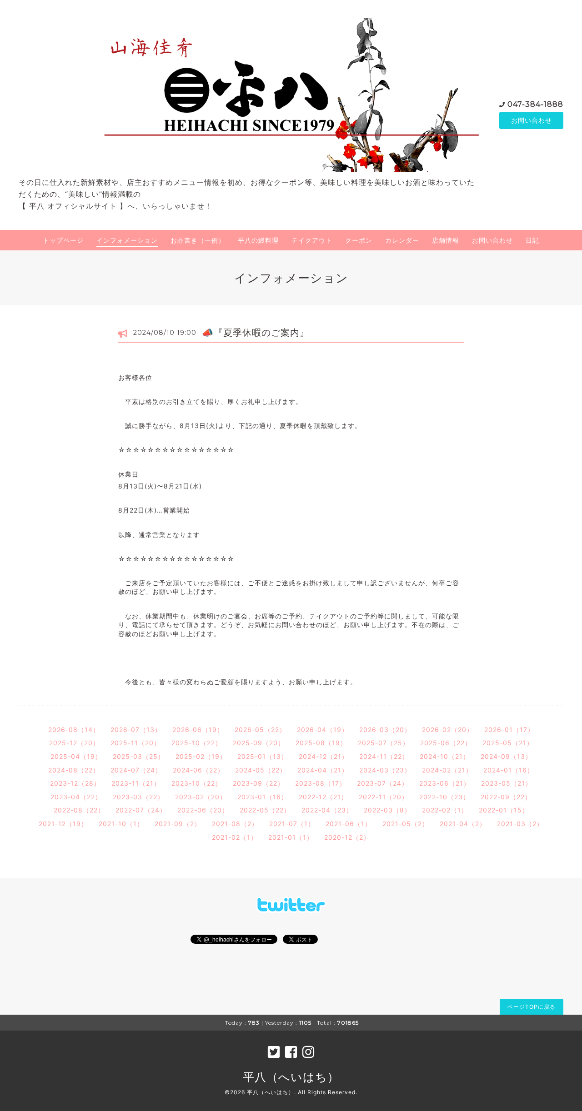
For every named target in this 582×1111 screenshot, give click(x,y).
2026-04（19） (322, 729)
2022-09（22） (506, 797)
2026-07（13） (135, 729)
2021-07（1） (292, 823)
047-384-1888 (535, 104)
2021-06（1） (348, 823)
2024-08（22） (74, 770)
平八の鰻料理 (258, 240)
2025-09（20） (259, 743)
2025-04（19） (76, 756)
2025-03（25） (139, 756)
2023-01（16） (262, 797)
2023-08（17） (320, 783)
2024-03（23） (385, 770)
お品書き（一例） (198, 240)
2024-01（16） (508, 770)
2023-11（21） (136, 783)
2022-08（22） (79, 810)
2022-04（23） (327, 810)
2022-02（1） (445, 810)
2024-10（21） (445, 756)
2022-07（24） (140, 810)
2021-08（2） (235, 823)
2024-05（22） (260, 770)
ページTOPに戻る (531, 1006)
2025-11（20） (135, 743)
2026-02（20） (447, 729)
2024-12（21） (323, 756)
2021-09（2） (178, 823)
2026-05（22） (260, 729)
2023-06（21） (444, 783)
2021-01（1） (290, 837)
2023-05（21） (506, 783)
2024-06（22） (198, 770)
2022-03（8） (387, 810)
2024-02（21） (447, 770)
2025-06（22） (446, 743)
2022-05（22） (265, 810)
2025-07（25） (383, 743)
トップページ (63, 240)
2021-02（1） (234, 837)
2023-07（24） (382, 783)
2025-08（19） (321, 743)
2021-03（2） (520, 823)
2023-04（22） (76, 797)
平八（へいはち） (291, 1077)
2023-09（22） (258, 783)
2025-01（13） (262, 756)
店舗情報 (445, 240)
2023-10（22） (196, 783)
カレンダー (402, 240)
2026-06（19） (198, 729)
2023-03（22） (138, 797)
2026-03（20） (385, 729)
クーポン (358, 240)
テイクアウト (311, 240)
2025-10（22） (196, 743)
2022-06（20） (203, 810)
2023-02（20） (200, 797)
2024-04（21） (322, 770)
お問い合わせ (531, 120)
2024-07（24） (136, 770)
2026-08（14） (74, 729)
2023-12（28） (75, 783)
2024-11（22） (384, 756)
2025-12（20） (74, 743)
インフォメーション (127, 240)
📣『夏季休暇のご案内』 (255, 332)
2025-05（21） (507, 743)
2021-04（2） (463, 823)
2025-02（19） (201, 756)
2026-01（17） (509, 729)
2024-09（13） (506, 756)
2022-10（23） (444, 797)
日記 (532, 240)
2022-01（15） (504, 810)
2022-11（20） (383, 797)
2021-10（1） (121, 823)
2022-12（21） (323, 797)
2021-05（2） (405, 823)
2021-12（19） (63, 823)
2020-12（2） (347, 837)
